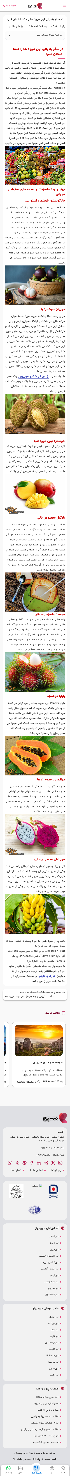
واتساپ (8, 1472)
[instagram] (61, 1162)
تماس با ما (36, 1170)
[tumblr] (17, 1162)
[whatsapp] (10, 1162)
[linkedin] (39, 1162)
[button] (35, 35)
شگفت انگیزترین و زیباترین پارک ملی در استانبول (31, 996)
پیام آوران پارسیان (24, 1453)
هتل (20, 1472)
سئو (37, 1453)
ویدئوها (56, 1170)
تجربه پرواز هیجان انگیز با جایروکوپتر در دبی (40, 992)
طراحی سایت (49, 1453)
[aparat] (25, 1162)
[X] (53, 1162)
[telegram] (46, 1162)
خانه (63, 1472)
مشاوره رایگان (36, 1473)
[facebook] (32, 1162)
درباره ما (16, 1170)
